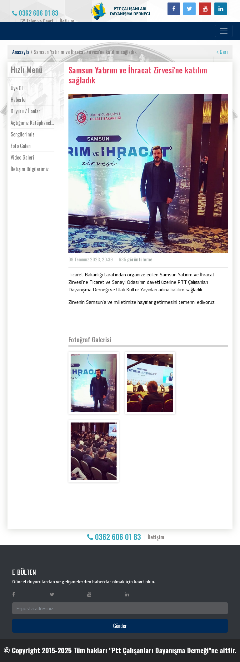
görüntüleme (139, 259)
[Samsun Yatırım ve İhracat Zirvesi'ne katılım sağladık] (93, 383)
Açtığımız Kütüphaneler (32, 122)
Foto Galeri (21, 146)
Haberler (19, 99)
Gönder (120, 626)
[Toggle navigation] (223, 31)
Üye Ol (17, 88)
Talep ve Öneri (39, 21)
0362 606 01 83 (37, 12)
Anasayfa (20, 52)
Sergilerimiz (22, 134)
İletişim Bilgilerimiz (30, 169)
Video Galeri (22, 157)
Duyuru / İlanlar (25, 111)
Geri (223, 52)
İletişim (67, 21)
